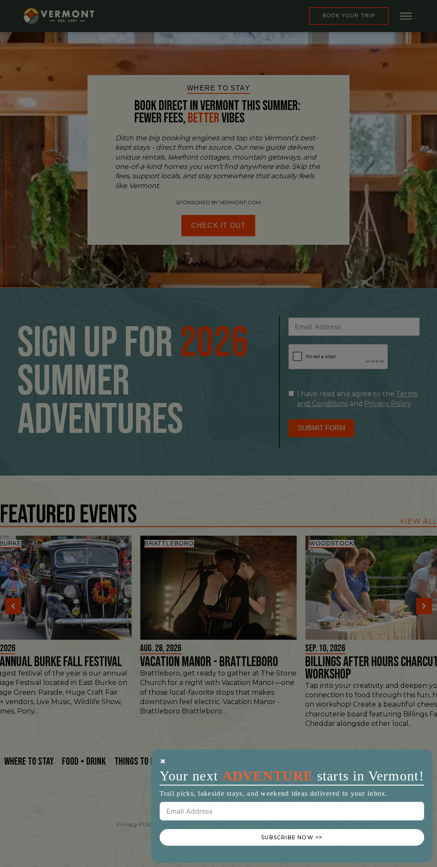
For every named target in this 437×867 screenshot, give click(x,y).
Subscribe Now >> (291, 837)
